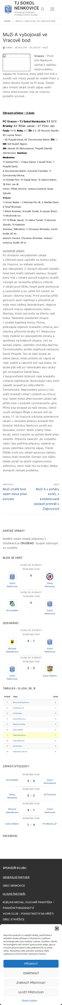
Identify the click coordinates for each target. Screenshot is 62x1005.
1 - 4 (31, 824)
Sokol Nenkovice (19, 735)
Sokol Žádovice (18, 741)
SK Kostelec (12, 610)
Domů (7, 21)
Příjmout (31, 963)
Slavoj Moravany (19, 719)
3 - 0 (31, 781)
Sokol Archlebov (19, 724)
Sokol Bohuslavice (20, 752)
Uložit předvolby (31, 992)
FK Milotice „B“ (18, 708)
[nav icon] (52, 9)
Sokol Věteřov (50, 675)
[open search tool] (42, 9)
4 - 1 (31, 641)
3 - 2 (31, 795)
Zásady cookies (29, 1000)
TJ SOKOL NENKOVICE (26, 6)
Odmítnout (31, 973)
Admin (9, 47)
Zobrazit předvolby (31, 982)
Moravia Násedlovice (21, 702)
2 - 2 (31, 668)
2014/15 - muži (40, 47)
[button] (57, 928)
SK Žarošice (17, 746)
